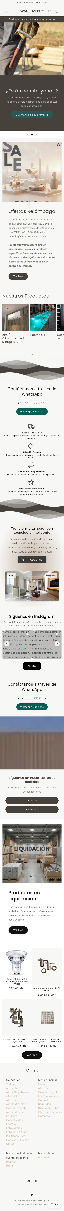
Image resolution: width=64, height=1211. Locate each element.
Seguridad (44, 1103)
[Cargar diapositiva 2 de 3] (32, 134)
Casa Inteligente (48, 1092)
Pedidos (11, 1161)
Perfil (9, 1165)
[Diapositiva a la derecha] (38, 354)
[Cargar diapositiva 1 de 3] (28, 134)
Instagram (32, 800)
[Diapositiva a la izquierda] (25, 354)
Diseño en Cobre (48, 1108)
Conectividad (14, 1120)
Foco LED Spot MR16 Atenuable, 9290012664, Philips (17, 981)
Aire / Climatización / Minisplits (13, 338)
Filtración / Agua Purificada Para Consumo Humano (17, 1135)
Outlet (10, 1143)
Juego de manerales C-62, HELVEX (47, 989)
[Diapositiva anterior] (23, 134)
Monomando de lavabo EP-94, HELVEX (17, 1040)
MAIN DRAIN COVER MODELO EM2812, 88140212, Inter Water (47, 1040)
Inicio (41, 1084)
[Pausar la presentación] (60, 134)
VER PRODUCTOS (32, 559)
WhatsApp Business (32, 411)
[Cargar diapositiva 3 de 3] (36, 134)
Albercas (36, 335)
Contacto (44, 1115)
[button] (6, 11)
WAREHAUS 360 (29, 1200)
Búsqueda (44, 1157)
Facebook (32, 809)
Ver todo (32, 1054)
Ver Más (18, 276)
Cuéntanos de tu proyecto (32, 114)
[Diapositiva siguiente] (41, 134)
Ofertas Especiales (50, 1112)
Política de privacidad (37, 1204)
